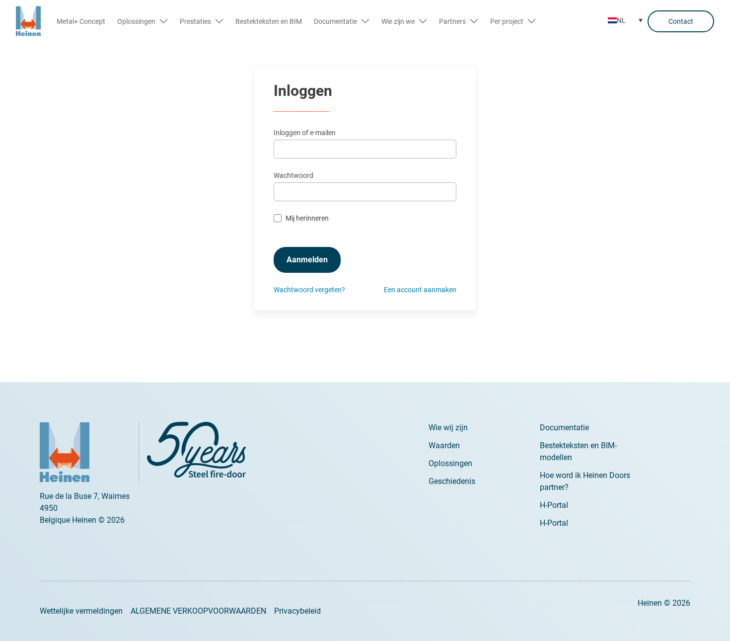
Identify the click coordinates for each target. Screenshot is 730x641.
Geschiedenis (452, 481)
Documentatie (564, 427)
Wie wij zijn (448, 427)
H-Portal (554, 505)
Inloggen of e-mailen (305, 133)
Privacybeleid (297, 611)
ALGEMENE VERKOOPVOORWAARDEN (198, 611)
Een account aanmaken (420, 290)
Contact (680, 21)
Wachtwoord (293, 175)
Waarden (444, 445)
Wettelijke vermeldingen (81, 611)
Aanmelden (307, 259)
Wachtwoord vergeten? (309, 290)
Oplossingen (450, 463)
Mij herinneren (307, 218)
